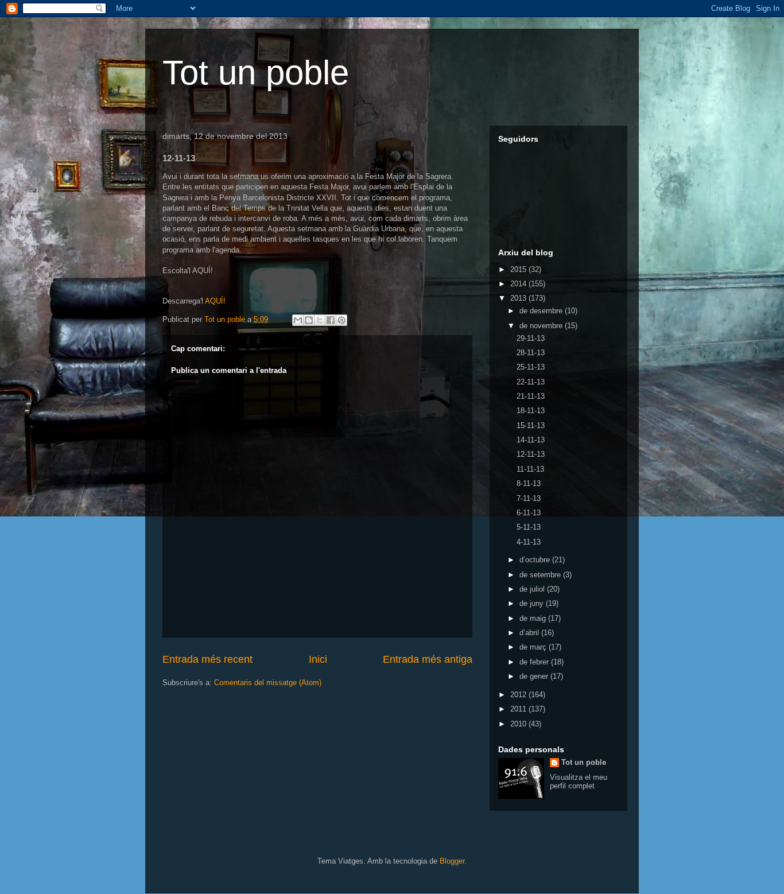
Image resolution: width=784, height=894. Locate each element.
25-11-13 (531, 367)
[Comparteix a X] (319, 320)
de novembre (542, 325)
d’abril (530, 632)
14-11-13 (531, 440)
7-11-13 (529, 498)
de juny (532, 603)
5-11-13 (529, 527)
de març (534, 647)
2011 (519, 709)
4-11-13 (529, 542)
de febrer (535, 662)
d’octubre (535, 559)
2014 (519, 283)
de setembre (541, 574)
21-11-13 (531, 396)
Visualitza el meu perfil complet (578, 781)
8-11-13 (529, 483)
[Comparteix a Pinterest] (341, 320)
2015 (519, 269)
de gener (534, 676)
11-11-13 (530, 469)
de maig (533, 618)
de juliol (533, 589)
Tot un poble (255, 72)
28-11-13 (531, 352)
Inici (318, 659)
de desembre (542, 310)
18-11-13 (531, 410)
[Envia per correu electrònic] (298, 320)
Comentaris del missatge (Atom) (267, 682)
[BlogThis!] (309, 320)
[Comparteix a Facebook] (330, 320)
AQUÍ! (215, 301)
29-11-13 (531, 338)
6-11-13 (529, 512)
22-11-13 (531, 382)
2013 (519, 298)
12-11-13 (531, 454)
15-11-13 (531, 425)
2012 (519, 694)
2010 (519, 724)
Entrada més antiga (427, 659)
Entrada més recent (207, 659)
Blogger (452, 861)
